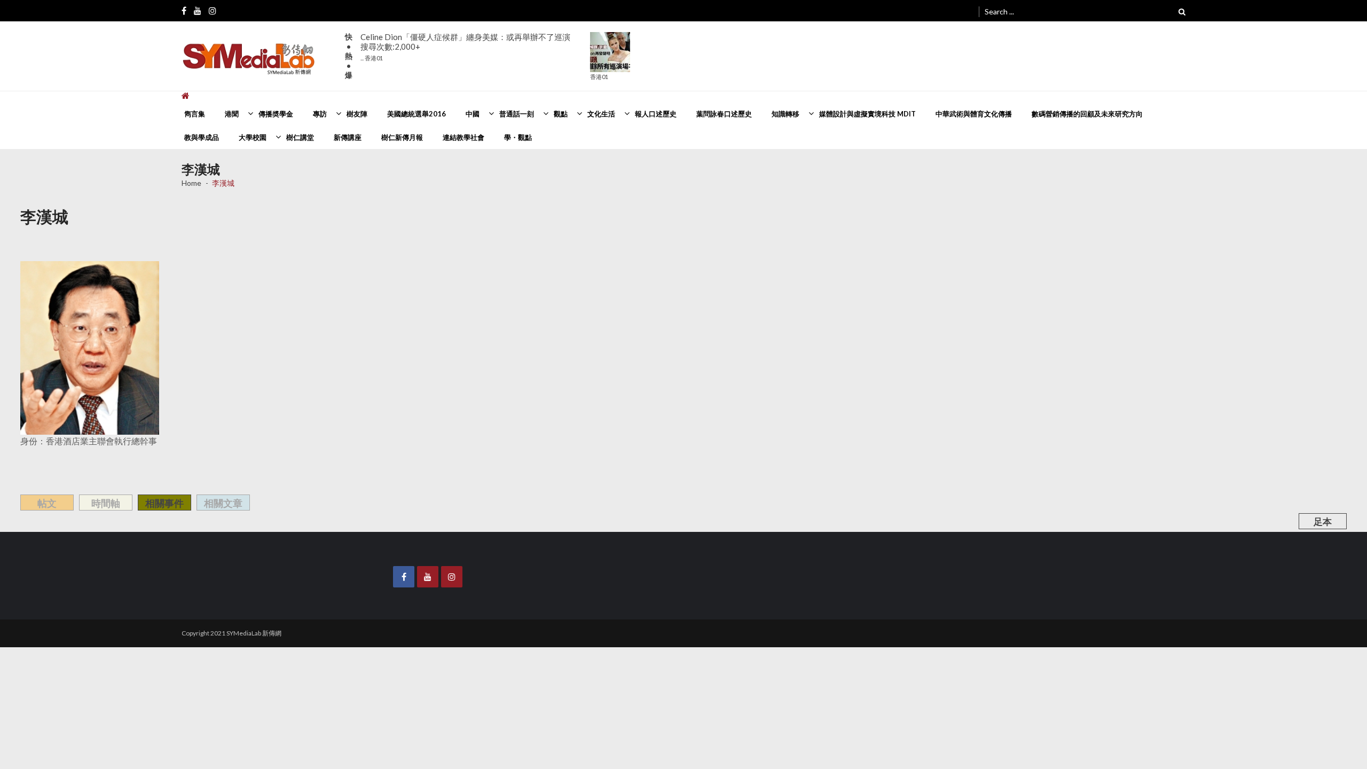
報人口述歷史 (656, 113)
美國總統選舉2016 (416, 113)
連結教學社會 (463, 137)
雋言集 (194, 113)
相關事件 (164, 503)
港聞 (232, 113)
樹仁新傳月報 (402, 137)
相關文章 (223, 503)
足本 (1323, 521)
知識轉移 (785, 113)
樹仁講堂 (300, 137)
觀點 (561, 113)
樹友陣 (357, 113)
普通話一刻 (516, 113)
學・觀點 (518, 137)
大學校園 (252, 137)
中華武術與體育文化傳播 (974, 113)
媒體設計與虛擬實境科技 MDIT (867, 113)
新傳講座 (348, 137)
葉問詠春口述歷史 (724, 113)
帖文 (47, 503)
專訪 (320, 113)
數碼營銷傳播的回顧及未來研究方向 (1087, 113)
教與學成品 (201, 137)
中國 (473, 113)
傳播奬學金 (275, 113)
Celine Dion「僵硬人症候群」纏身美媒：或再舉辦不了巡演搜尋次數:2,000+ (465, 46)
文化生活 (601, 113)
